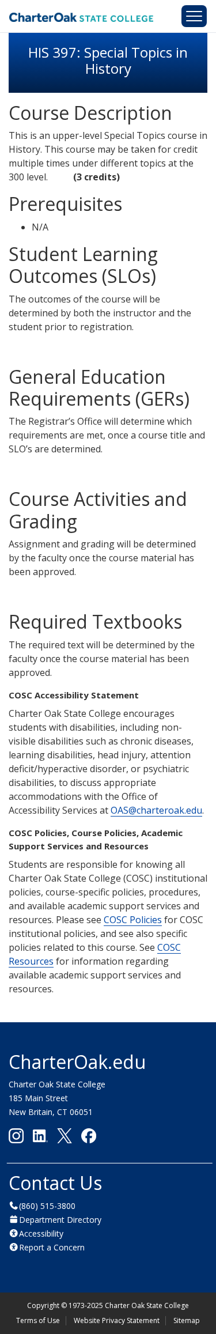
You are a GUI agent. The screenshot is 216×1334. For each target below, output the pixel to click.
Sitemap (186, 1320)
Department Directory (60, 1219)
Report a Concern (52, 1247)
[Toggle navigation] (194, 16)
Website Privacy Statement (117, 1320)
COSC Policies (133, 919)
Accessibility (41, 1233)
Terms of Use (38, 1320)
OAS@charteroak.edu (156, 810)
